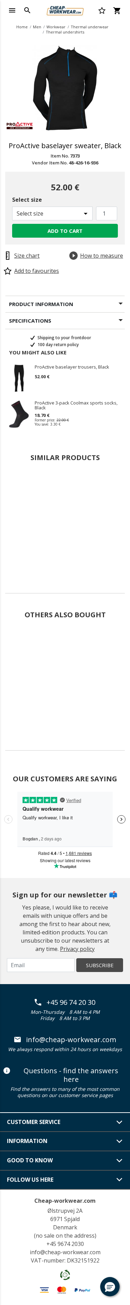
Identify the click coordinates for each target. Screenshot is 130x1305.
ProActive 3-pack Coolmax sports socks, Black (76, 405)
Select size (27, 199)
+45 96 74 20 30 (70, 1002)
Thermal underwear (90, 26)
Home (22, 26)
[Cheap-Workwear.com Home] (65, 9)
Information (27, 1141)
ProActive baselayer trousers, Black (72, 367)
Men (37, 26)
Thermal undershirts (65, 32)
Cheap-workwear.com (65, 1200)
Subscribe (100, 965)
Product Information (41, 304)
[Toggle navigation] (12, 10)
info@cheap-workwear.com (71, 1039)
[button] (110, 1286)
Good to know (30, 1160)
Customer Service (33, 1122)
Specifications (30, 320)
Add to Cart (65, 230)
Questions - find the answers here (71, 1075)
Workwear (56, 26)
